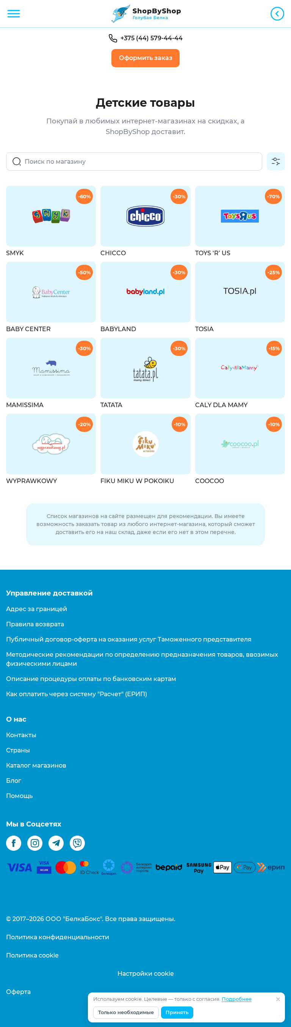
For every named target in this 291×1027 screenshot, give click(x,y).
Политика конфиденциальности (57, 937)
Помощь (19, 795)
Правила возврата (35, 624)
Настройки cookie (145, 973)
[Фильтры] (276, 161)
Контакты (21, 735)
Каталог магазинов (36, 765)
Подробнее (237, 999)
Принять (177, 1012)
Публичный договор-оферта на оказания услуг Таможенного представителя (129, 639)
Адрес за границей (36, 609)
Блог (13, 780)
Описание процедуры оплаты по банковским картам (91, 679)
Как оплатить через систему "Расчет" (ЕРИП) (76, 694)
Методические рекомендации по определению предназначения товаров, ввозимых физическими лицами (142, 659)
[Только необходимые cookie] (278, 999)
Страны (18, 750)
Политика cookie (32, 955)
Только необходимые (126, 1012)
